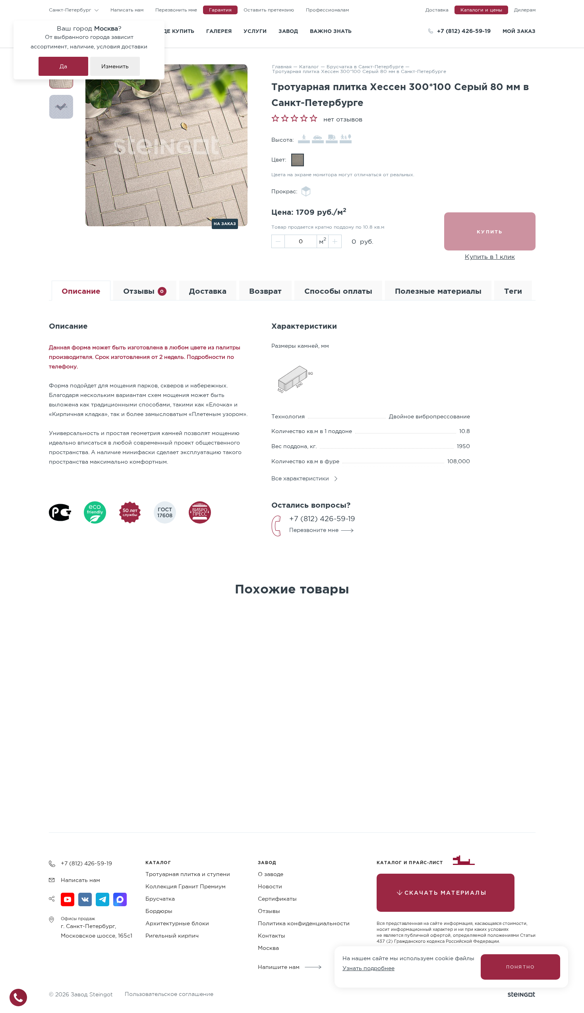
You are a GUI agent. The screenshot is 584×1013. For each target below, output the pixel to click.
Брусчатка (160, 899)
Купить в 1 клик (490, 256)
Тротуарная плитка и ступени (187, 874)
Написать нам (126, 9)
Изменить (115, 66)
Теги (513, 291)
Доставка (207, 291)
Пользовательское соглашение (169, 994)
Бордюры (158, 911)
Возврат (265, 291)
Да (63, 66)
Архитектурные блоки (177, 923)
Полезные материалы (438, 291)
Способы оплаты (338, 291)
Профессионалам (327, 9)
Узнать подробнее (368, 968)
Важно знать (331, 31)
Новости (270, 886)
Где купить (177, 31)
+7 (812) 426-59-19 (464, 31)
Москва (268, 948)
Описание (81, 291)
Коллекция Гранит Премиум (185, 886)
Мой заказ (519, 31)
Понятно (520, 967)
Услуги (255, 31)
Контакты (271, 935)
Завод (288, 31)
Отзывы (143, 291)
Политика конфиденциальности (304, 923)
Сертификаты (277, 899)
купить (490, 231)
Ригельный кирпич (172, 935)
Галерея (219, 31)
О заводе (270, 874)
